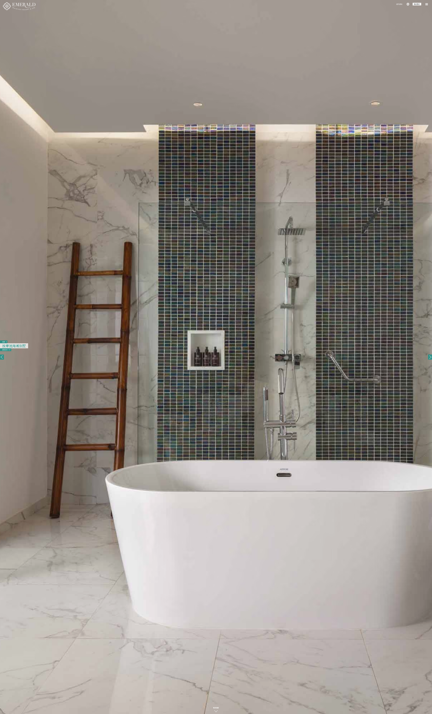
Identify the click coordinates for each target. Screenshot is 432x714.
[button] (426, 4)
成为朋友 (399, 4)
